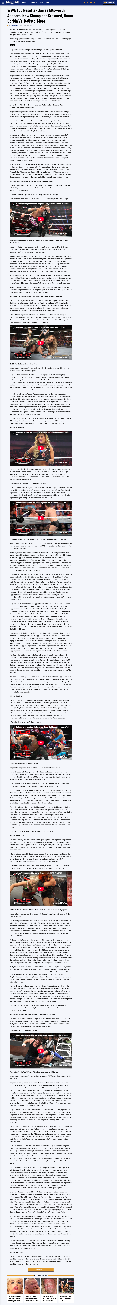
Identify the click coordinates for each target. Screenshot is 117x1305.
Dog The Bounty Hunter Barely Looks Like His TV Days (49, 1298)
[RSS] (101, 3)
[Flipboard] (94, 3)
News (24, 3)
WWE (41, 3)
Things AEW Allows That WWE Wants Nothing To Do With (14, 1298)
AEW (47, 3)
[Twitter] (88, 3)
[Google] (97, 3)
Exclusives (33, 3)
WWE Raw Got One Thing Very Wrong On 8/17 (66, 1298)
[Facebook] (84, 3)
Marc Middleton (14, 25)
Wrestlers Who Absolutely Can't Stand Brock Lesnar (32, 1298)
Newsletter (110, 3)
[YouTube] (91, 3)
